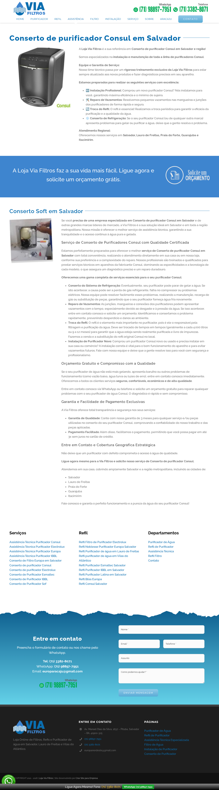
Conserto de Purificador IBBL (28, 579)
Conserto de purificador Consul (30, 565)
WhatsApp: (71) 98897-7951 (138, 787)
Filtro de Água (153, 744)
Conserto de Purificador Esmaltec (31, 574)
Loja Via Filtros (46, 778)
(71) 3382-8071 (92, 744)
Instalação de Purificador (160, 749)
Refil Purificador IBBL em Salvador (101, 570)
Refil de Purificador (160, 546)
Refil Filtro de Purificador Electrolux (102, 542)
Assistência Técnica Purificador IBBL (33, 556)
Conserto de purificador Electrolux (32, 570)
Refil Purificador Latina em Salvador (102, 574)
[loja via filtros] (29, 3)
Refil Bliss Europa (90, 579)
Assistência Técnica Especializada (166, 740)
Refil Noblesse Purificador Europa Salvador (107, 546)
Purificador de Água (161, 542)
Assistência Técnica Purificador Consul (34, 542)
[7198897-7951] (57, 678)
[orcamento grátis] (188, 167)
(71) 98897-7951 (92, 739)
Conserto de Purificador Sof (27, 583)
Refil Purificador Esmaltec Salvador (102, 565)
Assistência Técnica (161, 551)
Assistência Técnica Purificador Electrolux (37, 546)
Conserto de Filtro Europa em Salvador (35, 560)
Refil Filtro (155, 556)
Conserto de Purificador (160, 753)
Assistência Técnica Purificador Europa (35, 551)
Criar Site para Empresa (87, 778)
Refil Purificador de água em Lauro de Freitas (109, 551)
